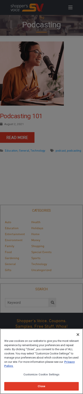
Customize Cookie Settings (41, 374)
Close (42, 386)
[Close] (78, 334)
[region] (41, 361)
